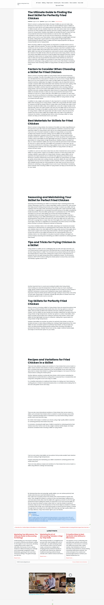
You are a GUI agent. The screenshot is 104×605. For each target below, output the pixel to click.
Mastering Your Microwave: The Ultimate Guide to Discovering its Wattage (26, 536)
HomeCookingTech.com (25, 562)
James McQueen (58, 21)
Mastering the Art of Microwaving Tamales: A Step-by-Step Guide (51, 536)
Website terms (79, 562)
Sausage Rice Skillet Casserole (40, 574)
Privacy (74, 562)
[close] (52, 600)
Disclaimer (85, 562)
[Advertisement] (52, 344)
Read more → (17, 558)
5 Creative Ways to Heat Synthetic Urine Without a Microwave (75, 536)
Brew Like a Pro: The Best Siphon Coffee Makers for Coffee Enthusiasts (30, 527)
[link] (31, 574)
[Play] (70, 584)
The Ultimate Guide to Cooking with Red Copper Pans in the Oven (74, 527)
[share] (63, 574)
